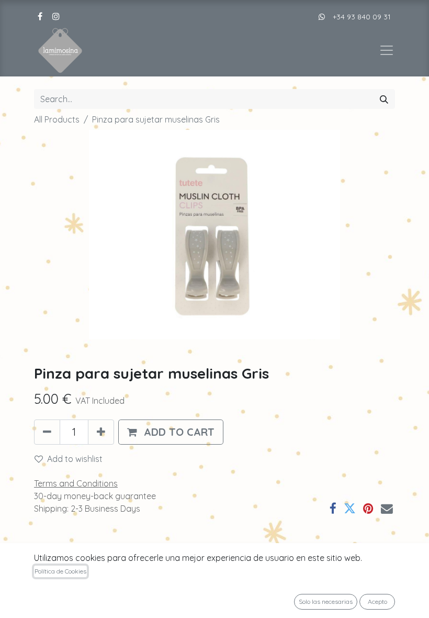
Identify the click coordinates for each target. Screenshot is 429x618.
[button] (170, 432)
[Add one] (101, 432)
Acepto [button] (377, 601)
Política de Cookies (60, 571)
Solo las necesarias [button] (326, 601)
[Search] (384, 99)
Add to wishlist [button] (75, 459)
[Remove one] (47, 432)
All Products (57, 119)
